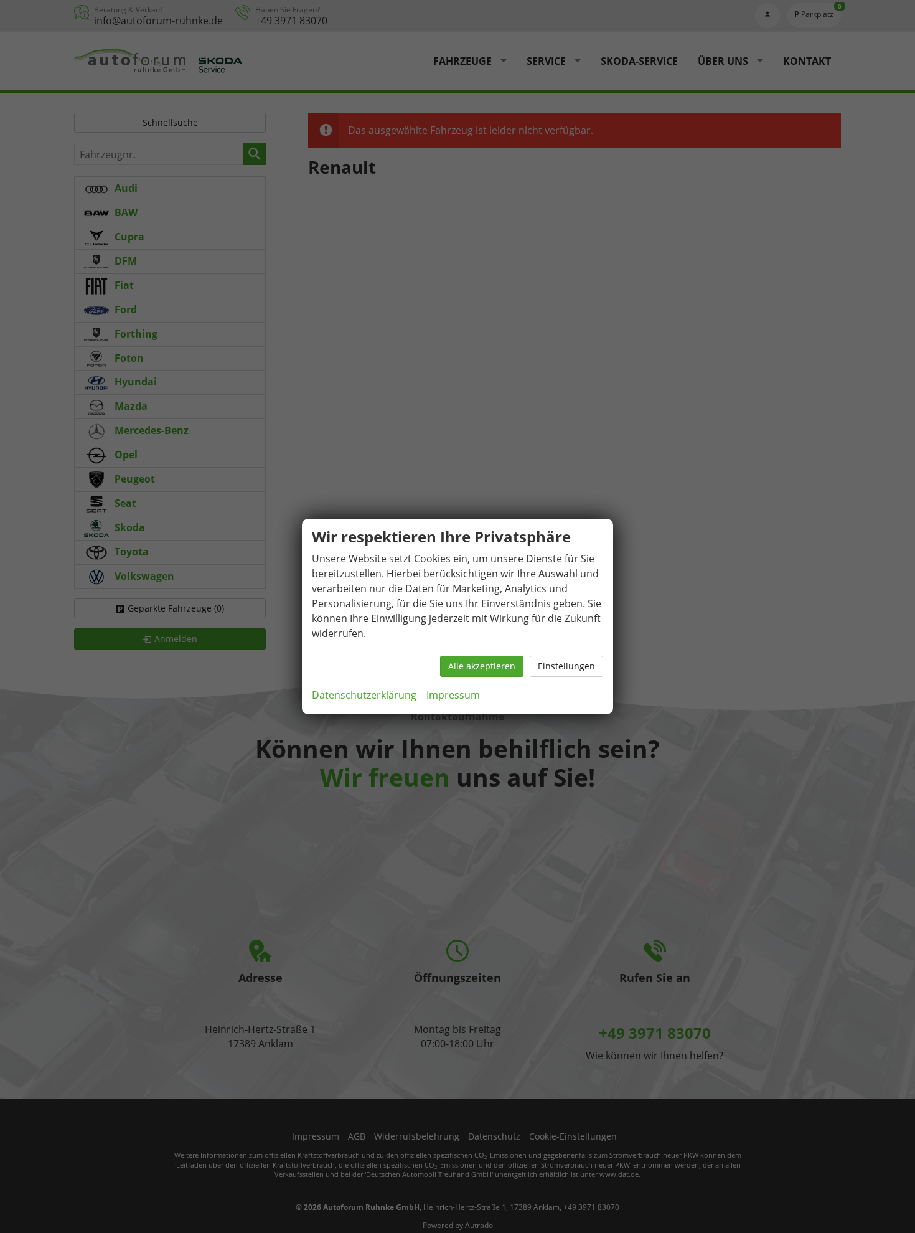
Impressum (453, 695)
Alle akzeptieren (481, 666)
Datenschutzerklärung (364, 695)
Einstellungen (566, 666)
